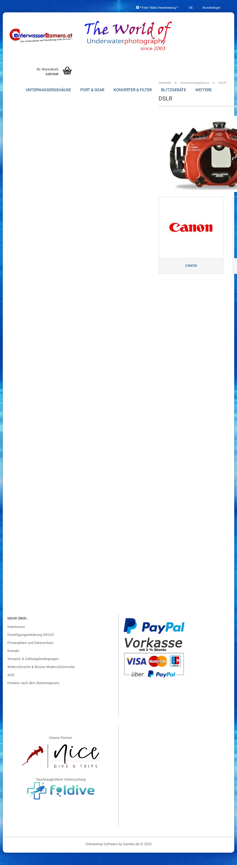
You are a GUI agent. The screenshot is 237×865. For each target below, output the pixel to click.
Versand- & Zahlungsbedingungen (33, 659)
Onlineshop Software (101, 844)
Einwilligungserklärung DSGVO (30, 635)
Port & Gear (92, 89)
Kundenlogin (211, 7)
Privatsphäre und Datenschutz (30, 643)
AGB (10, 675)
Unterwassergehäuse (48, 89)
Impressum (16, 627)
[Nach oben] (220, 857)
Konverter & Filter (133, 89)
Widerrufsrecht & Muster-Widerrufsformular (41, 667)
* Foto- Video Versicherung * (158, 7)
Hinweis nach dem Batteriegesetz (33, 683)
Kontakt (13, 651)
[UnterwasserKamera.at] (41, 35)
